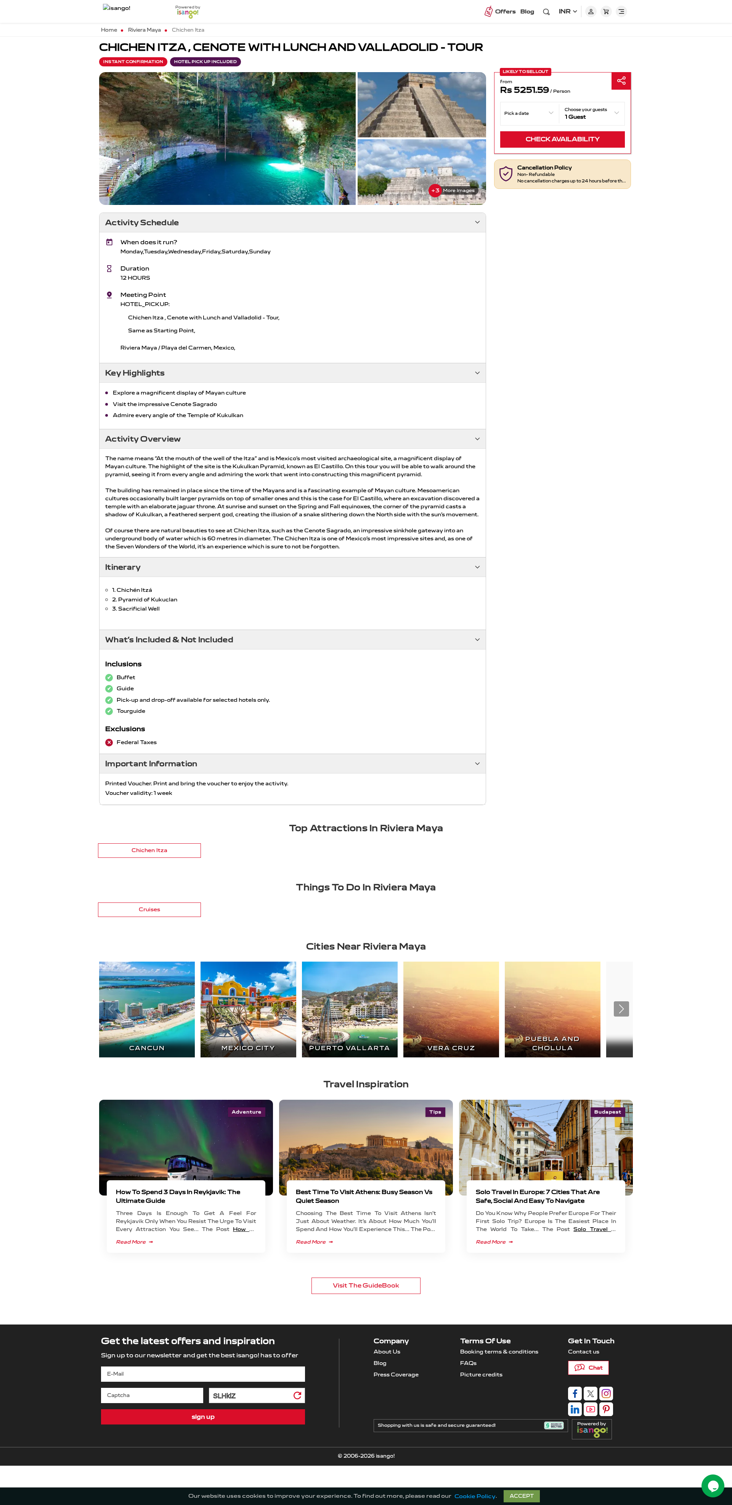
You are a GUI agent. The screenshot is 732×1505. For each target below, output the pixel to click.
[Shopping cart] (606, 11)
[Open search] (546, 12)
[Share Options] (621, 81)
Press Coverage (396, 1374)
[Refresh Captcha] (297, 1396)
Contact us (583, 1352)
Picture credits (481, 1374)
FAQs (468, 1363)
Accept (522, 1496)
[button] (621, 1009)
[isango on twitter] (590, 1393)
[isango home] (131, 11)
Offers (505, 11)
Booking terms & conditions (499, 1352)
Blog (527, 11)
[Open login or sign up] (591, 11)
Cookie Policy (475, 1496)
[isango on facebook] (575, 1393)
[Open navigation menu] (621, 11)
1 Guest (575, 116)
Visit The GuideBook (366, 1285)
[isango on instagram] (606, 1393)
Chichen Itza (150, 850)
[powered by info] (594, 1432)
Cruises (150, 909)
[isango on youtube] (590, 1409)
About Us (387, 1352)
